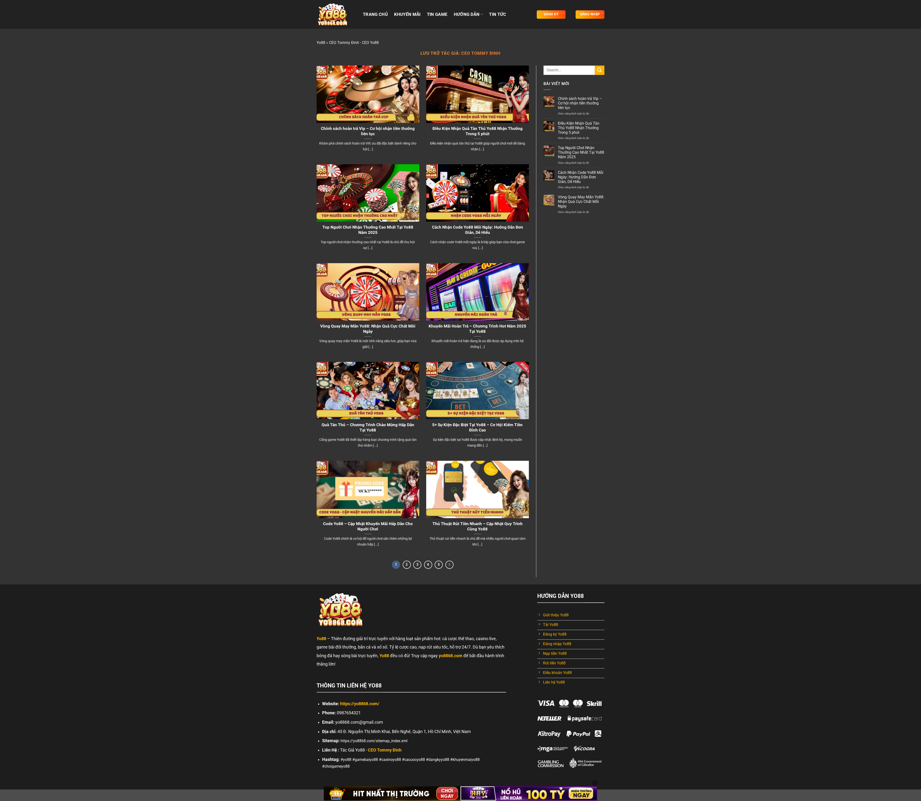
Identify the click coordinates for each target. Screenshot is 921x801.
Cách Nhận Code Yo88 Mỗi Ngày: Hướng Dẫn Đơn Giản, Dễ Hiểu (477, 230)
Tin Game (437, 14)
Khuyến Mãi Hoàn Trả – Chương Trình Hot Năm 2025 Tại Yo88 (477, 329)
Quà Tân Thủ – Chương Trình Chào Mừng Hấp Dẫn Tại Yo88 (368, 427)
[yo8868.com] (336, 14)
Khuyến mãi (407, 14)
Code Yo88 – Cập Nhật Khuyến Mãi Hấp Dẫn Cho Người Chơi (368, 526)
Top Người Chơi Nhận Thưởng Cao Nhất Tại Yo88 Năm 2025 (367, 230)
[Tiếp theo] (449, 565)
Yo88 (321, 42)
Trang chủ (375, 14)
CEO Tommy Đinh (481, 53)
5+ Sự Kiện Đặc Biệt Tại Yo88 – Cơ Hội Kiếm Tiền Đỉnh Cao (477, 427)
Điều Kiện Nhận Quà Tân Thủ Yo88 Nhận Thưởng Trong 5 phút (477, 131)
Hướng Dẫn (467, 14)
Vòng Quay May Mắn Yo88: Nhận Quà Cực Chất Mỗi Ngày (367, 329)
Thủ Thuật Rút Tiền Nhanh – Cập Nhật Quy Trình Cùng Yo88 (477, 526)
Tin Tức (497, 14)
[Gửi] (599, 70)
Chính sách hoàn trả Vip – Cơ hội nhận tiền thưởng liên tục (368, 131)
